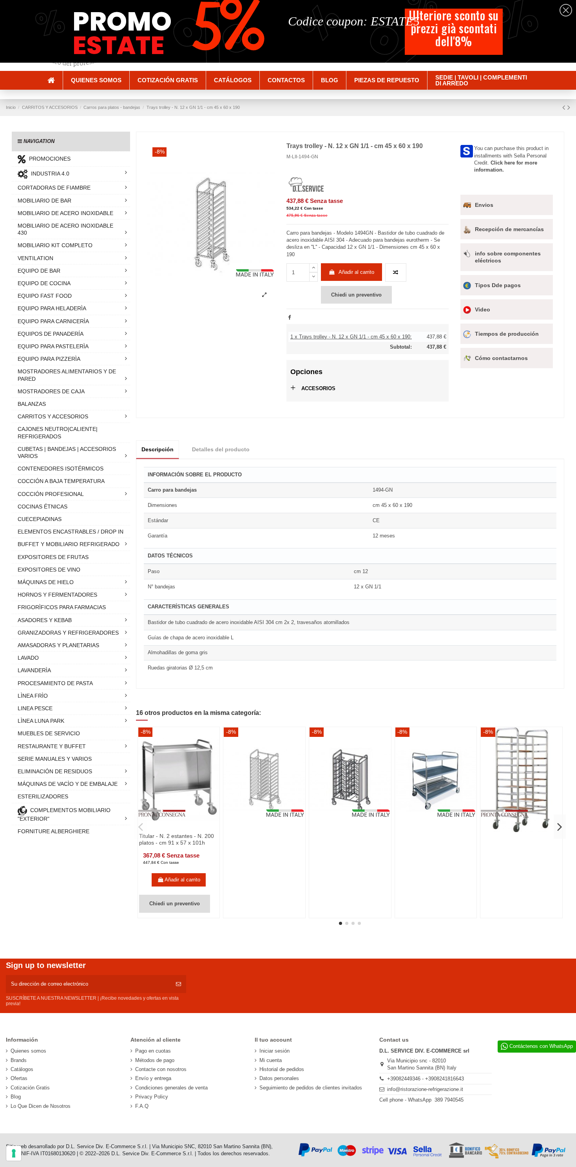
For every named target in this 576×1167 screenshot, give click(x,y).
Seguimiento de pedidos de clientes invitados (310, 1088)
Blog (16, 1097)
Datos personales (279, 1078)
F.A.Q (142, 1106)
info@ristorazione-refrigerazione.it (425, 1089)
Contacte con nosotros (161, 1069)
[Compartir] (289, 317)
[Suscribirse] (178, 984)
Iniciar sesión (274, 1051)
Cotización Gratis (30, 1088)
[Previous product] (564, 107)
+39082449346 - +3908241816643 (425, 1079)
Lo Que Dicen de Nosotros (41, 1106)
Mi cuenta (270, 1060)
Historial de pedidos (281, 1069)
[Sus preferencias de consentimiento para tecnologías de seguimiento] (13, 1153)
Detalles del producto (221, 449)
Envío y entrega (153, 1078)
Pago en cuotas (153, 1051)
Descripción (157, 449)
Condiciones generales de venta (171, 1088)
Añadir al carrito (356, 272)
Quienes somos (28, 1051)
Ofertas (19, 1078)
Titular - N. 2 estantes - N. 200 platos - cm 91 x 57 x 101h (176, 839)
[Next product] (568, 107)
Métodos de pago (154, 1060)
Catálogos (22, 1069)
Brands (19, 1060)
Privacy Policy (151, 1097)
